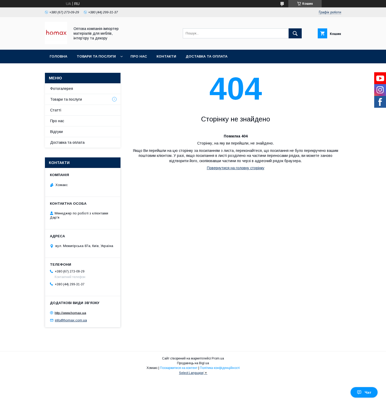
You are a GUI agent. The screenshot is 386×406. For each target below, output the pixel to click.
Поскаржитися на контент (178, 368)
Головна (58, 56)
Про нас (139, 56)
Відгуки (56, 132)
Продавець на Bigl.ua (193, 363)
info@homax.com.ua (71, 320)
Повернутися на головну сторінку (235, 168)
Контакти (166, 56)
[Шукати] (295, 33)
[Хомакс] (56, 43)
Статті (55, 110)
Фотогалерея (61, 88)
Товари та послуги (96, 56)
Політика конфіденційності (220, 368)
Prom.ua (218, 358)
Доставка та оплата (206, 56)
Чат (368, 392)
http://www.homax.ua (70, 313)
